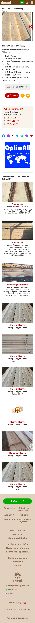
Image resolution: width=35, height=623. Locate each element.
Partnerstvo (17, 562)
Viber (10, 593)
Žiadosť (14, 95)
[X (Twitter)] (13, 136)
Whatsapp (13, 589)
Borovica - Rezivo (17, 453)
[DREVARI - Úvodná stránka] (6, 2)
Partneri (17, 565)
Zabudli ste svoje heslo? (24, 509)
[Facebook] (3, 135)
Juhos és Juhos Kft (13, 109)
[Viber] (26, 135)
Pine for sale (17, 204)
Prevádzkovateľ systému (24, 520)
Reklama (24, 515)
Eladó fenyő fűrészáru (17, 285)
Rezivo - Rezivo (17, 422)
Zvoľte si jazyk (16, 603)
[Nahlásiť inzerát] (23, 96)
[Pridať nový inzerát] (22, 2)
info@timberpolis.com (19, 586)
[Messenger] (8, 135)
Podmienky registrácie (17, 618)
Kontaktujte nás (17, 530)
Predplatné (9, 519)
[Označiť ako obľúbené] (28, 96)
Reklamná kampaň (17, 558)
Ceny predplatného (17, 538)
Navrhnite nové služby (17, 544)
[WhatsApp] (21, 135)
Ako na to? (9, 515)
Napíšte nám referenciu (17, 548)
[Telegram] (16, 135)
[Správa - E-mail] (31, 135)
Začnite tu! (17, 501)
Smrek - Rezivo (17, 325)
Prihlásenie (9, 508)
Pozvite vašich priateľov (17, 552)
